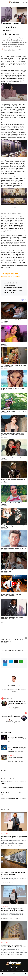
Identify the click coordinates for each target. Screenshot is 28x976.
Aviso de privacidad (10, 970)
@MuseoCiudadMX (9, 285)
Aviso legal (4, 970)
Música (9, 745)
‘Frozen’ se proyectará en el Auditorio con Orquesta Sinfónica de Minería (17, 748)
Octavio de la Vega (14, 685)
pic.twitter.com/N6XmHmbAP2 (13, 287)
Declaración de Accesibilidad (21, 970)
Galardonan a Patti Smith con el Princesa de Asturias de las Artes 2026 (17, 738)
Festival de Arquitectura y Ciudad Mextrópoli (12, 650)
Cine (9, 707)
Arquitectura (6, 19)
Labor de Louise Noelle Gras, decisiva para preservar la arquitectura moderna (14, 837)
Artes (6, 720)
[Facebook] (11, 967)
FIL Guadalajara (12, 755)
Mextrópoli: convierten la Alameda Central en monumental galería (11, 276)
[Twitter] (14, 967)
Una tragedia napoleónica (6, 804)
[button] (2, 2)
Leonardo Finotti (6, 652)
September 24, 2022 (9, 292)
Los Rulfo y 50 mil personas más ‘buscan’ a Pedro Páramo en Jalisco (16, 758)
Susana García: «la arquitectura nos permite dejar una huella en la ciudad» (12, 909)
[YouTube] (17, 967)
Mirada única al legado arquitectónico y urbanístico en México (13, 873)
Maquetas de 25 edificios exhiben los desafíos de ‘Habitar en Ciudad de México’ (13, 946)
